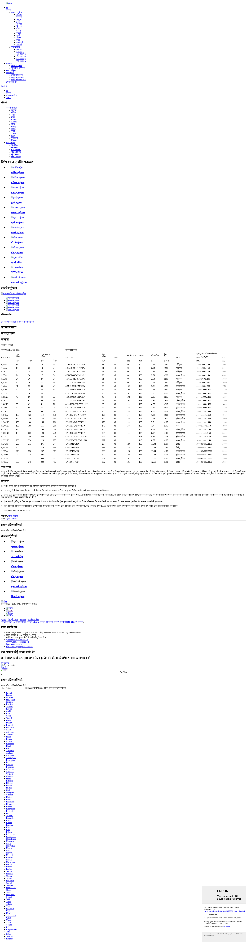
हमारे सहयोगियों (17, 75)
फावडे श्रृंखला (17, 232)
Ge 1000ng (21, 59)
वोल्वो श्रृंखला (17, 242)
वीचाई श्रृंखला (17, 252)
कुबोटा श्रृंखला (17, 222)
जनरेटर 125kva (33, 622)
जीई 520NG (21, 56)
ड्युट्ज (18, 19)
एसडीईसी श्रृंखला (19, 282)
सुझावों (3, 619)
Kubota (19, 26)
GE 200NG (21, 54)
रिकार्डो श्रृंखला (17, 596)
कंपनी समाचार (16, 66)
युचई (18, 35)
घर (7, 7)
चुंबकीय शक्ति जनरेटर (62, 622)
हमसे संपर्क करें (11, 82)
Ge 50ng (20, 49)
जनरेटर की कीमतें (46, 622)
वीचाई (18, 33)
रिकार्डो (19, 45)
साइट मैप (23, 619)
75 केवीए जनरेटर (19, 622)
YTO (18, 38)
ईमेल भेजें (4, 667)
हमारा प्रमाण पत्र (17, 77)
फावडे (18, 31)
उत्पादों (8, 10)
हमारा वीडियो (11, 70)
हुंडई (18, 21)
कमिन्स (19, 14)
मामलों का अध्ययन (18, 68)
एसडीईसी (19, 42)
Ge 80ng (20, 52)
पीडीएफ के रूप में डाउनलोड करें (22, 322)
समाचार (9, 63)
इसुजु (18, 40)
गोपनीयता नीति (33, 619)
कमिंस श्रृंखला (17, 172)
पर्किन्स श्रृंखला (17, 182)
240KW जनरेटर (77, 622)
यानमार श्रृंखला (18, 212)
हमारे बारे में (10, 72)
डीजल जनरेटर (16, 12)
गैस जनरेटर (15, 47)
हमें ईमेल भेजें (5, 322)
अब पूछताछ (5, 663)
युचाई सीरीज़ (16, 262)
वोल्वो (18, 28)
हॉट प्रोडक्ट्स (13, 619)
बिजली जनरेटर (6, 622)
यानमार (19, 24)
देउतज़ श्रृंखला (17, 192)
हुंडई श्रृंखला (16, 202)
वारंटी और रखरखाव (18, 79)
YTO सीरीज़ (17, 272)
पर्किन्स (19, 17)
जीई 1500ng (21, 61)
